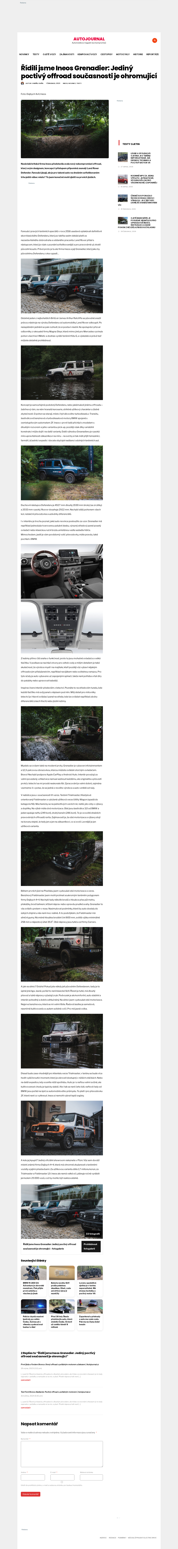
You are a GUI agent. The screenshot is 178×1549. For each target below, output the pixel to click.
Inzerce (103, 1538)
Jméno (24, 1472)
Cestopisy (107, 54)
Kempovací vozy (87, 54)
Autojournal (89, 39)
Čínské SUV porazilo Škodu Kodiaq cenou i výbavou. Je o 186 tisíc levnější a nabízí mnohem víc (137, 200)
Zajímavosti (67, 54)
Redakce (112, 1538)
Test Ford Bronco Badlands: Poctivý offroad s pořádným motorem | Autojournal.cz (55, 1392)
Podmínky (122, 1538)
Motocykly (123, 54)
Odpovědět (26, 1380)
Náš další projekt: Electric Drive (142, 1538)
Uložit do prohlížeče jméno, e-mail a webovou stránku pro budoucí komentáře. (51, 1485)
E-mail (53, 1472)
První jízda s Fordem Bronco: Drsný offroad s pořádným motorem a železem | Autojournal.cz (60, 1364)
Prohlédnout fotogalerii (90, 1246)
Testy (36, 54)
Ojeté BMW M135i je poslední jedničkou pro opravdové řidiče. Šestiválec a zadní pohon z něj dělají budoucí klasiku (137, 223)
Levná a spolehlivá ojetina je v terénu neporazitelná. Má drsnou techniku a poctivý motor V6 (141, 158)
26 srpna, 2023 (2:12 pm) (31, 1368)
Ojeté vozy (49, 54)
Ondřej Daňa (37, 83)
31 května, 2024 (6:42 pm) (32, 1396)
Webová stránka (86, 1472)
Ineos (65, 83)
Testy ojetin (131, 144)
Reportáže (152, 54)
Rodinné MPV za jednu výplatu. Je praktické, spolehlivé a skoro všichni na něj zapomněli (144, 179)
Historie (138, 54)
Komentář (25, 1439)
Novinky (24, 54)
